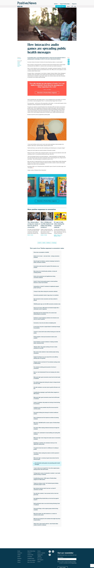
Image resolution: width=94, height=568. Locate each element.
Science (19, 556)
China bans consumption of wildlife (41, 252)
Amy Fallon (19, 58)
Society (19, 64)
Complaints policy (31, 558)
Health (44, 242)
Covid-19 (39, 242)
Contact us (29, 552)
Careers (39, 561)
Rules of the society (31, 562)
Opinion (19, 560)
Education (19, 61)
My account (40, 557)
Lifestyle (19, 554)
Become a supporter (41, 552)
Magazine (74, 3)
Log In (68, 6)
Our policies (30, 556)
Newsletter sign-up (61, 6)
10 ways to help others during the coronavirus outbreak (59, 225)
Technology (19, 65)
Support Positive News (65, 3)
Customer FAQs (30, 554)
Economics (19, 558)
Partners (39, 551)
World (18, 66)
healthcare (48, 242)
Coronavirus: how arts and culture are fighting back (45, 322)
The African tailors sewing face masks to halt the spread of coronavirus (34, 225)
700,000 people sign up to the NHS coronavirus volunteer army (47, 304)
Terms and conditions (31, 560)
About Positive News (31, 551)
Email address (60, 557)
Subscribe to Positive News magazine (47, 92)
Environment (20, 552)
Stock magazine (40, 559)
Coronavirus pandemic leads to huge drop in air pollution (46, 295)
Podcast (19, 562)
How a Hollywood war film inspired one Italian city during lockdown (47, 225)
